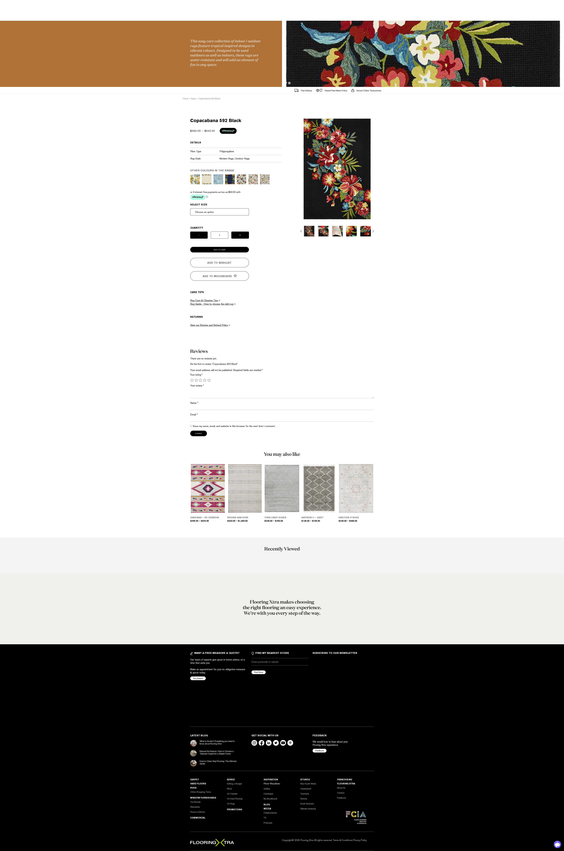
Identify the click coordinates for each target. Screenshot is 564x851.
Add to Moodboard (217, 276)
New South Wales (308, 783)
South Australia (307, 803)
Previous (301, 231)
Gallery (267, 788)
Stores (305, 779)
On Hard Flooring (234, 798)
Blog (267, 804)
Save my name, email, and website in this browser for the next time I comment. (234, 426)
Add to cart (220, 250)
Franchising (344, 779)
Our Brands (195, 802)
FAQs (229, 788)
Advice (231, 779)
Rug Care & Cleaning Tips (204, 300)
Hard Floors (198, 783)
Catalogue (268, 793)
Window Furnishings (203, 797)
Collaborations (270, 813)
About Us (341, 788)
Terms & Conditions (342, 840)
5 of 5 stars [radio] (209, 380)
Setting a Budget (234, 783)
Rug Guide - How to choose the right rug (211, 303)
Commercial (197, 817)
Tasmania (304, 793)
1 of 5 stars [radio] (192, 380)
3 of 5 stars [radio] (200, 380)
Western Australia (308, 808)
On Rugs (231, 803)
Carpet (194, 779)
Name (194, 402)
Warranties (195, 807)
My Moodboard (270, 798)
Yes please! (198, 678)
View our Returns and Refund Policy (209, 325)
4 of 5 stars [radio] (205, 380)
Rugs (193, 787)
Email (194, 414)
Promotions (234, 809)
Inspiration (271, 779)
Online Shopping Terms (200, 792)
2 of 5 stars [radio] (196, 380)
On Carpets (232, 793)
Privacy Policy (360, 840)
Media (267, 808)
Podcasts (268, 823)
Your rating (196, 374)
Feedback (319, 750)
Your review (197, 385)
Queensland (305, 788)
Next (373, 231)
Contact (340, 793)
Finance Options (197, 812)
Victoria (303, 798)
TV (265, 818)
